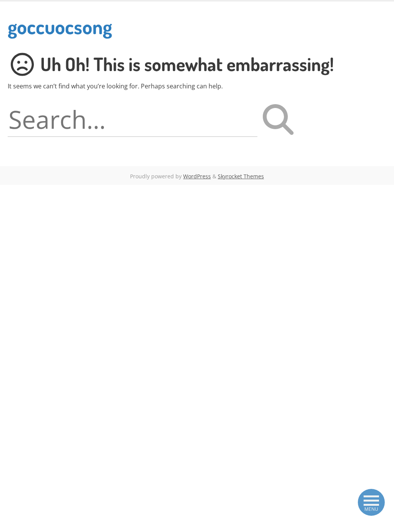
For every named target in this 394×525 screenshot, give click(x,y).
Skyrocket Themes (241, 176)
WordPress (197, 176)
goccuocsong (60, 26)
